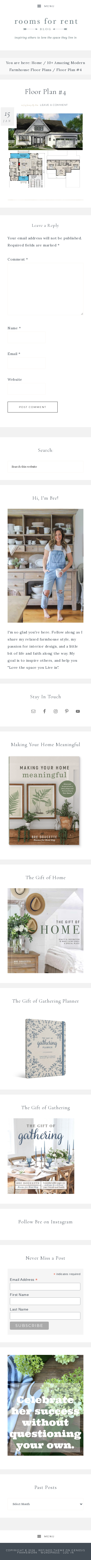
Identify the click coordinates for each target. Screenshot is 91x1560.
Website (15, 379)
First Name (19, 1295)
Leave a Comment (54, 105)
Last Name (19, 1309)
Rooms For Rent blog (45, 28)
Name (14, 328)
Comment (18, 259)
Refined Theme (51, 1550)
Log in (68, 1552)
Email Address (24, 1279)
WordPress (50, 1552)
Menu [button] (49, 6)
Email (14, 354)
